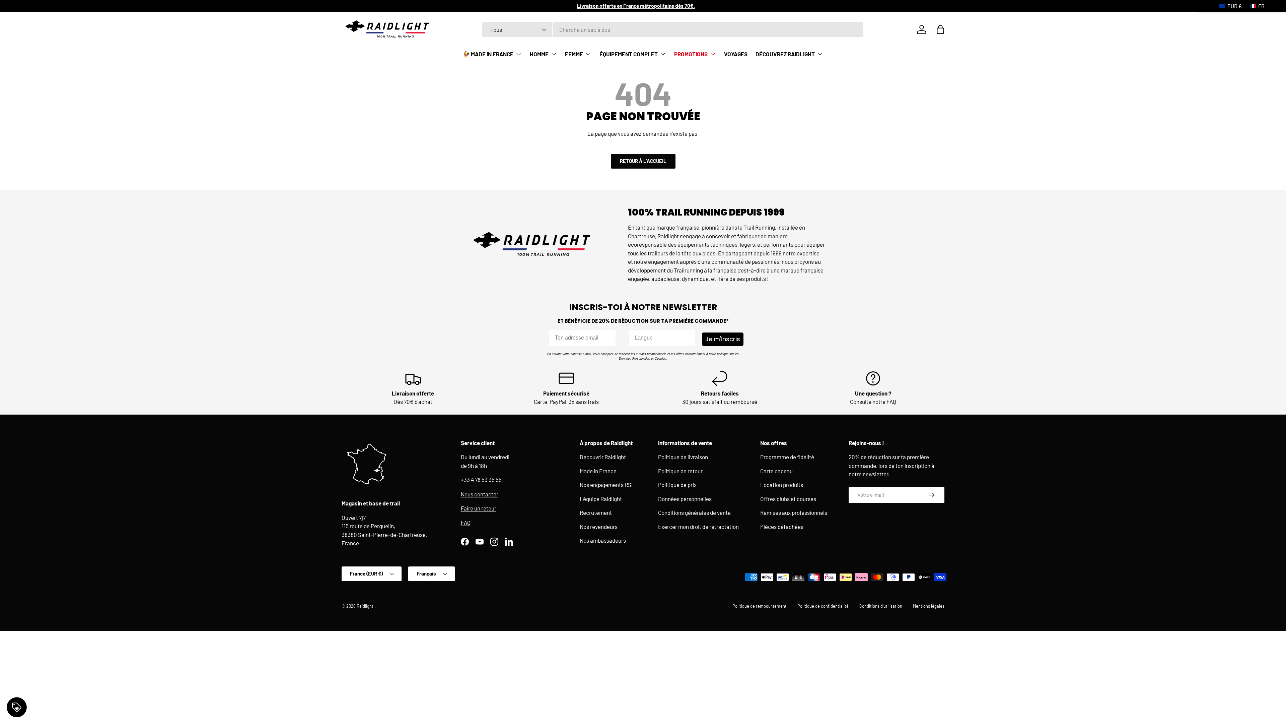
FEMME (574, 54)
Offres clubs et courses (788, 498)
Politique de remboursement (759, 606)
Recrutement (596, 512)
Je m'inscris (722, 339)
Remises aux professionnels (793, 512)
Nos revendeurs (599, 526)
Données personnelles (685, 498)
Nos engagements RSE (607, 484)
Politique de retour (680, 471)
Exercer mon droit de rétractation (698, 526)
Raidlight (365, 606)
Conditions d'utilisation (880, 606)
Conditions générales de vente (694, 512)
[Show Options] (689, 338)
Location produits (781, 484)
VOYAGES (735, 54)
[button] (940, 29)
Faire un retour (478, 508)
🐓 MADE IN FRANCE (488, 54)
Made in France (598, 471)
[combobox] (673, 29)
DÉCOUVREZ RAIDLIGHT (785, 54)
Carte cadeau (776, 471)
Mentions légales (928, 606)
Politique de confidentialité (823, 606)
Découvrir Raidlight (603, 457)
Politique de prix (677, 484)
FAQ (466, 522)
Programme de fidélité (787, 457)
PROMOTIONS (691, 54)
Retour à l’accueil (643, 161)
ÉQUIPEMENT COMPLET (628, 54)
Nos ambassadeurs (603, 540)
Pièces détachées (781, 526)
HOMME (539, 54)
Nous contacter (479, 494)
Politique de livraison (683, 457)
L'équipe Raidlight (601, 498)
